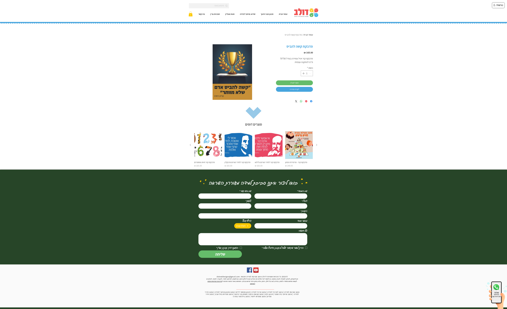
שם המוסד (302, 191)
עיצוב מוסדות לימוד (258, 296)
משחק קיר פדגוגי (240, 294)
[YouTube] (256, 270)
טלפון (248, 201)
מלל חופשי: (302, 230)
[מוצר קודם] (316, 145)
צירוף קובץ (247, 220)
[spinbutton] (306, 73)
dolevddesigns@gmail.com (228, 276)
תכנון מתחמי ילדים (243, 292)
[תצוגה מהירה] (299, 145)
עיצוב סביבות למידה (292, 292)
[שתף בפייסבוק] (311, 101)
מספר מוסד (302, 220)
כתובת (304, 210)
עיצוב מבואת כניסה (256, 294)
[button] (191, 14)
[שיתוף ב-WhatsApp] (301, 101)
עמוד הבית (308, 34)
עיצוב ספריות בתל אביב (224, 294)
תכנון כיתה (269, 294)
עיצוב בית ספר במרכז (241, 296)
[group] (253, 149)
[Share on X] (296, 101)
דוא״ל (304, 201)
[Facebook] (249, 270)
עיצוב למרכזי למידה (275, 292)
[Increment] (303, 73)
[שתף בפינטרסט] (306, 101)
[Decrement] (310, 73)
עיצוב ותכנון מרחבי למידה (224, 292)
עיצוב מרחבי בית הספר (283, 294)
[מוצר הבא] (190, 145)
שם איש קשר (245, 191)
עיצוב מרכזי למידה (259, 292)
